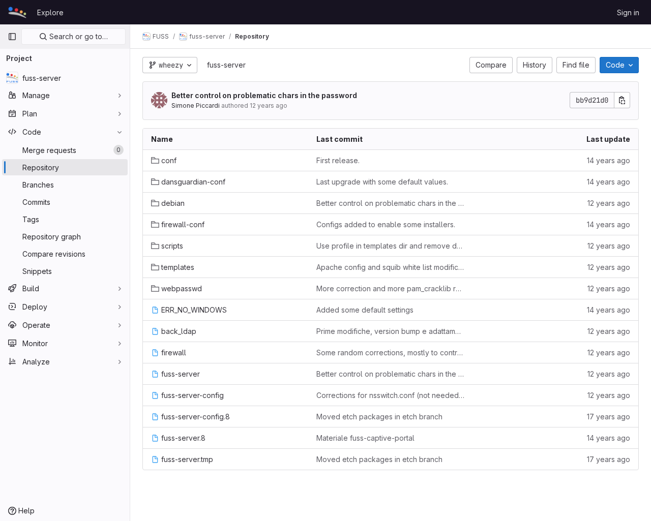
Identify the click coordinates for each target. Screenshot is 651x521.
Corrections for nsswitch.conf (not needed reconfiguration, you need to (390, 395)
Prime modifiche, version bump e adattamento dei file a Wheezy (390, 331)
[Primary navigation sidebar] (12, 36)
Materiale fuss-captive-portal (365, 438)
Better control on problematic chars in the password (264, 95)
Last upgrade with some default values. (382, 181)
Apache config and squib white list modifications (390, 267)
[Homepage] (17, 12)
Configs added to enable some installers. (385, 224)
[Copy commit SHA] (622, 100)
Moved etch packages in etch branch (379, 416)
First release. (338, 160)
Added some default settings (364, 309)
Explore (50, 12)
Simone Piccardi (195, 105)
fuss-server (226, 64)
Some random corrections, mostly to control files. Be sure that (390, 352)
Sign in (628, 12)
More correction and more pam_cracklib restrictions (390, 288)
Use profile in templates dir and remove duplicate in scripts (390, 245)
